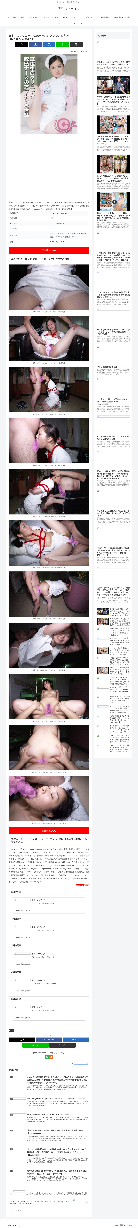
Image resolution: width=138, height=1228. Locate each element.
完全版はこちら (49, 250)
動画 (12, 1030)
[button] (76, 44)
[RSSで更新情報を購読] (51, 1057)
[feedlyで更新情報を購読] (47, 1057)
